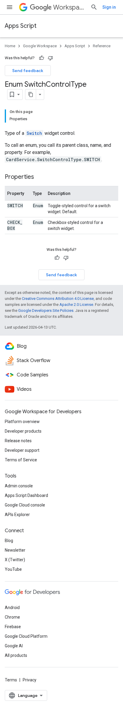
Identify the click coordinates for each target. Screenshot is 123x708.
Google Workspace (40, 46)
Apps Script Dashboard (26, 495)
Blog (9, 540)
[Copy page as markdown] (30, 94)
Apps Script (20, 26)
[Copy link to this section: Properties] (40, 177)
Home (10, 46)
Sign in (109, 7)
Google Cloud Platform (26, 636)
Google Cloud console (25, 505)
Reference (101, 46)
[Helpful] (41, 58)
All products (16, 655)
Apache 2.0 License (76, 304)
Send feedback (27, 70)
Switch (34, 133)
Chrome (12, 617)
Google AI (14, 645)
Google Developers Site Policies (45, 310)
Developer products (23, 431)
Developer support (22, 450)
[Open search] (94, 7)
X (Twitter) (15, 559)
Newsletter (15, 550)
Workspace (69, 7)
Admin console (19, 485)
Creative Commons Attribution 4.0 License (58, 298)
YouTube (13, 569)
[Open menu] (10, 7)
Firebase (13, 626)
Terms (11, 680)
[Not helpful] (50, 58)
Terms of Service (21, 459)
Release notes (18, 440)
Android (12, 607)
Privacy (29, 680)
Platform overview (22, 421)
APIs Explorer (17, 514)
